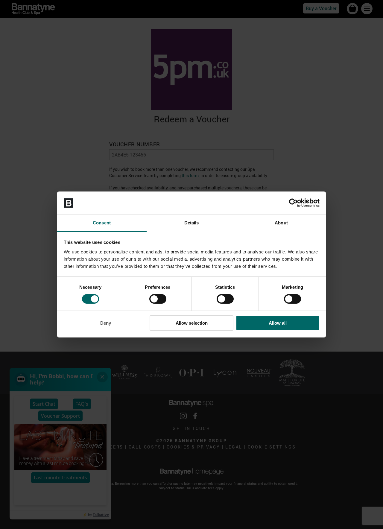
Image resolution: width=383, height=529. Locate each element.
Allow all (278, 323)
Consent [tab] (102, 222)
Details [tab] (191, 222)
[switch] (157, 299)
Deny (105, 323)
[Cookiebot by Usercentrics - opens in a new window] (293, 202)
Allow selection (192, 323)
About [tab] (281, 222)
